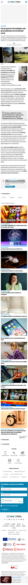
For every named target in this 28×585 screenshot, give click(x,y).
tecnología (12, 197)
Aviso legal (4, 530)
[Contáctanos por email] (21, 519)
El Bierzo (13, 524)
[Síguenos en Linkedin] (14, 519)
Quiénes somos (11, 532)
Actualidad (3, 26)
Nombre (2, 486)
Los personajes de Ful (14, 477)
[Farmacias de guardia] (18, 461)
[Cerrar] (26, 578)
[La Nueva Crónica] (14, 517)
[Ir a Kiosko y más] (19, 519)
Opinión (23, 526)
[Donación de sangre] (14, 453)
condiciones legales (14, 505)
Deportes (18, 526)
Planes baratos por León (19, 471)
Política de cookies (22, 530)
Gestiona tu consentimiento (14, 534)
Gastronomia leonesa (7, 471)
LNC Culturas (5, 526)
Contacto (18, 532)
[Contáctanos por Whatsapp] (16, 519)
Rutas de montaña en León (16, 474)
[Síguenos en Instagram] (11, 519)
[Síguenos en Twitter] (7, 519)
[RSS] (23, 519)
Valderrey (20, 197)
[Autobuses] (10, 461)
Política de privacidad (12, 530)
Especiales (12, 526)
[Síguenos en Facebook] (4, 519)
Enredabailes (4, 477)
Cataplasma (23, 477)
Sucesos (18, 524)
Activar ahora (9, 186)
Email (2, 492)
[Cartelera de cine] (22, 453)
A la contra (6, 474)
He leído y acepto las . (10, 505)
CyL (22, 524)
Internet (4, 197)
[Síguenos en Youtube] (9, 519)
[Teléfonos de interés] (5, 453)
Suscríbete (5, 509)
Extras (14, 528)
